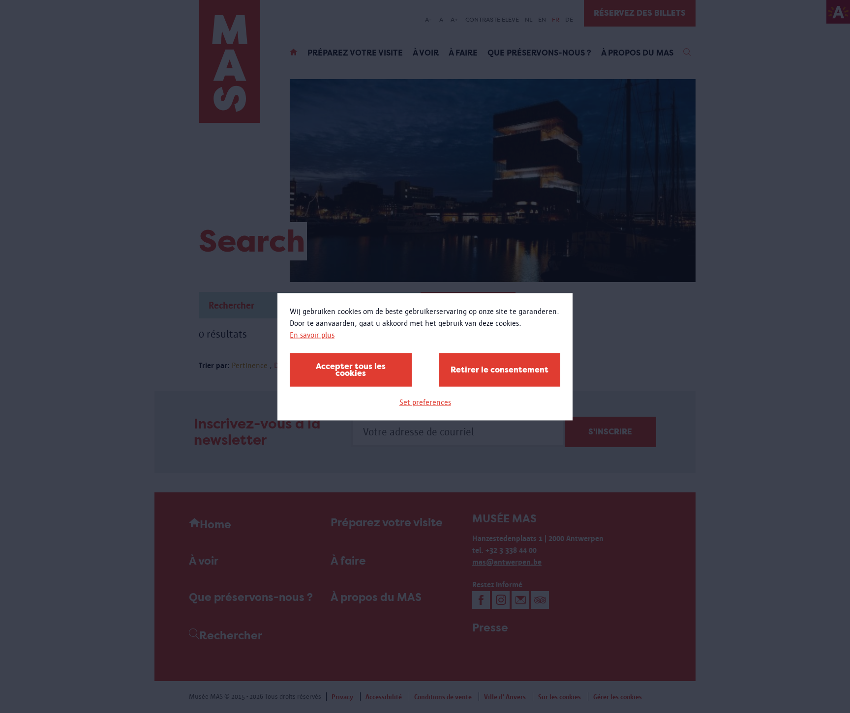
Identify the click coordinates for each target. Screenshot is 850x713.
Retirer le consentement (499, 369)
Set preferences (425, 402)
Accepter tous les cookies (351, 369)
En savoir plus (312, 334)
